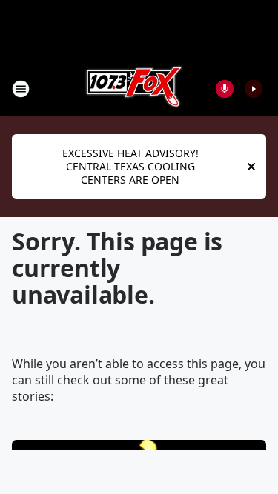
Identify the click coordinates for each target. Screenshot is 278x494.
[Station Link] (134, 88)
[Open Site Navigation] (21, 89)
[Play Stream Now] (253, 89)
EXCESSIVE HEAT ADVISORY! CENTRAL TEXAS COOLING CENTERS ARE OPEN (130, 166)
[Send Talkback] (225, 89)
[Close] (251, 167)
